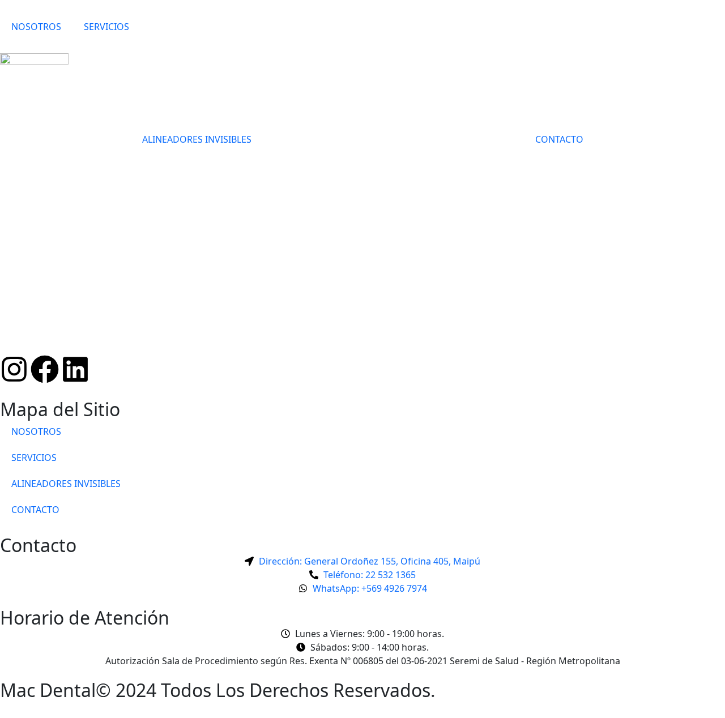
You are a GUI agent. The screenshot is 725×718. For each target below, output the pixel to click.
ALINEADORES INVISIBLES (196, 139)
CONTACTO (559, 139)
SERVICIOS (106, 26)
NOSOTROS (36, 26)
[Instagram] (14, 369)
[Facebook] (45, 369)
